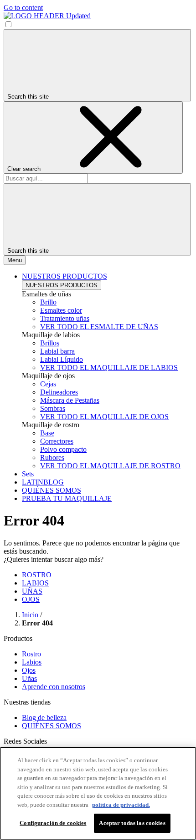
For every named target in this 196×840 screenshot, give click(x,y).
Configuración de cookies (53, 823)
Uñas (29, 678)
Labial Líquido (61, 359)
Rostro (31, 654)
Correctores (56, 441)
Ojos (29, 670)
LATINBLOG (43, 482)
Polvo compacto (63, 449)
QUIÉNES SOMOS (51, 490)
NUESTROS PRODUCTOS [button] (64, 276)
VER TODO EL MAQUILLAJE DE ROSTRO (110, 466)
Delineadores (59, 392)
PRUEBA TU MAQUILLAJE (67, 498)
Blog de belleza (44, 717)
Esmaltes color (61, 310)
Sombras (52, 408)
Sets (28, 474)
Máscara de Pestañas (69, 400)
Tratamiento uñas (64, 318)
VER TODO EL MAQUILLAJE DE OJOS (104, 416)
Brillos (49, 343)
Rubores (52, 457)
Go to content (23, 7)
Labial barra (57, 351)
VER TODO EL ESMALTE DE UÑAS (99, 326)
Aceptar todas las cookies (132, 823)
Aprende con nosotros (53, 686)
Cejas (48, 384)
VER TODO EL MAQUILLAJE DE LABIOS (109, 367)
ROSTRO (37, 575)
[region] (98, 793)
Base (47, 433)
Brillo (48, 302)
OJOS (31, 599)
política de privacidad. (121, 804)
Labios (31, 662)
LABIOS (35, 583)
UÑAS (32, 591)
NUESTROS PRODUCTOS (62, 285)
